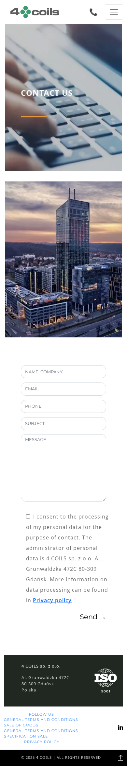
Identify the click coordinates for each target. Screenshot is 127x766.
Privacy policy (52, 600)
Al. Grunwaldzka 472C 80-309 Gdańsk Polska (45, 683)
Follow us (41, 714)
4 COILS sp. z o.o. (41, 666)
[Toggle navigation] (114, 12)
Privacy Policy (41, 742)
